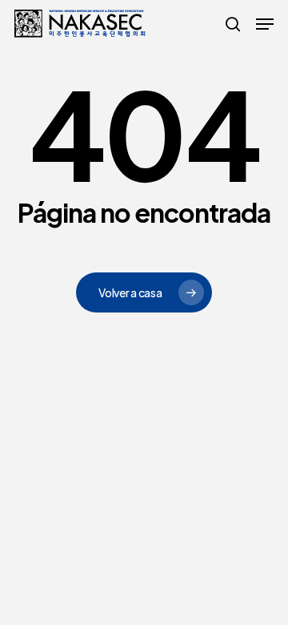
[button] (265, 24)
